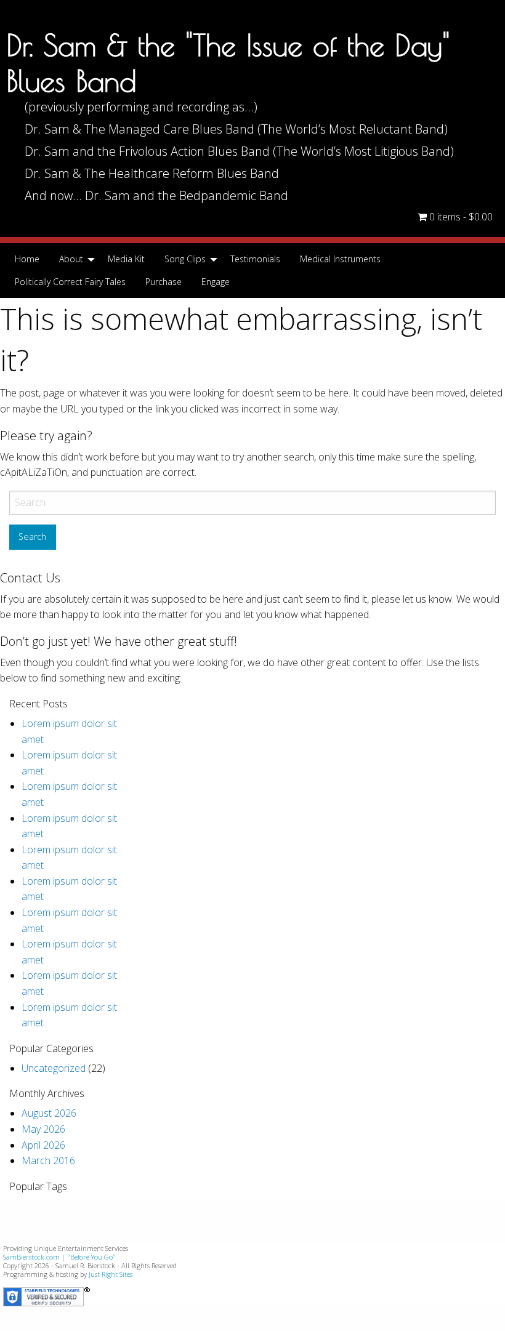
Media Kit (126, 259)
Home (27, 259)
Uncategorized (54, 1068)
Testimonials (255, 259)
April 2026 (43, 1145)
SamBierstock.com (31, 1256)
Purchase (163, 282)
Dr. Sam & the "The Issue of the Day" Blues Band (228, 63)
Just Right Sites (110, 1274)
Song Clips (185, 259)
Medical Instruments (340, 259)
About (71, 259)
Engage (215, 282)
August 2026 (49, 1113)
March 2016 (48, 1160)
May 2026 (43, 1129)
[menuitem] (27, 259)
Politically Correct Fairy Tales (70, 282)
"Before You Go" (91, 1256)
